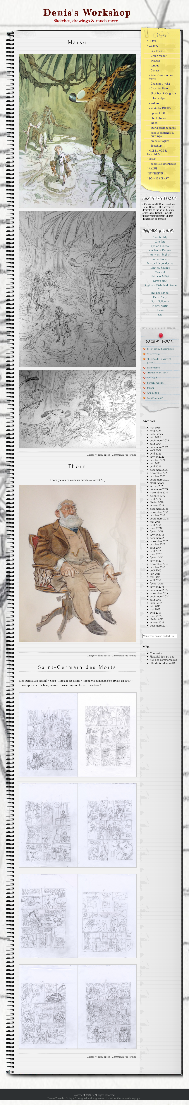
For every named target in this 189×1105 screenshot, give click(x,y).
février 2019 (157, 502)
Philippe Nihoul (160, 292)
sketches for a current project (159, 360)
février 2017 (156, 557)
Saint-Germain (155, 397)
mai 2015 (155, 609)
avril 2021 (155, 466)
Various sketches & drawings (162, 134)
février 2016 (157, 583)
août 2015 (155, 599)
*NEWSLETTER (155, 173)
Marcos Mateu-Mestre (160, 263)
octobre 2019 (157, 495)
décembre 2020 (159, 469)
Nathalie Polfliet (160, 276)
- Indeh (153, 122)
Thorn (77, 466)
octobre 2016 (157, 567)
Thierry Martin (160, 305)
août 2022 (155, 450)
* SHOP (151, 158)
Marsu (77, 42)
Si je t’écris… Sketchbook (160, 348)
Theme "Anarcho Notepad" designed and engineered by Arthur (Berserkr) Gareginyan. (94, 1098)
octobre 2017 (157, 544)
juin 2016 (155, 573)
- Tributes (154, 60)
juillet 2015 (156, 603)
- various (154, 103)
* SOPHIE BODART (158, 178)
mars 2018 (156, 528)
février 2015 (156, 619)
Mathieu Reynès (160, 267)
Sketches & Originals (163, 93)
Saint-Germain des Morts (77, 667)
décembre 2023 (159, 447)
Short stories (158, 118)
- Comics (154, 70)
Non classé (104, 454)
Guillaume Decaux (160, 250)
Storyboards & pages (163, 127)
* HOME (152, 41)
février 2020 (157, 482)
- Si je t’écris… (157, 51)
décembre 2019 (159, 489)
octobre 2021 (157, 460)
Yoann (160, 310)
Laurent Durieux (160, 259)
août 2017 (155, 547)
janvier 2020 (157, 486)
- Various (154, 65)
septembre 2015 (159, 596)
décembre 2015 (159, 590)
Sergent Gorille (155, 382)
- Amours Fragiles (159, 141)
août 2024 (155, 443)
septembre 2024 (159, 440)
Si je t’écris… (153, 354)
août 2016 (155, 570)
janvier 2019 (157, 505)
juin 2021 (155, 463)
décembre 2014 (159, 625)
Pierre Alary (160, 297)
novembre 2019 (159, 492)
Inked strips (158, 98)
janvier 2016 (157, 586)
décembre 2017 (159, 538)
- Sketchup (155, 145)
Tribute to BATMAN (157, 372)
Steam (150, 387)
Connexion (156, 653)
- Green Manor (157, 55)
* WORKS (152, 46)
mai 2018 (155, 521)
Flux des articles (162, 656)
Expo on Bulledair (160, 246)
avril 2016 (155, 580)
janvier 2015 (157, 622)
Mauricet (160, 272)
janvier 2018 (157, 534)
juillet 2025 (156, 434)
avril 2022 (155, 453)
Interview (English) (160, 254)
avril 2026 (155, 431)
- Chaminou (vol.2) (160, 83)
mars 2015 (155, 616)
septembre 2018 (159, 518)
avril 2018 (155, 525)
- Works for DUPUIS (160, 108)
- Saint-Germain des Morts (161, 77)
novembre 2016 (159, 564)
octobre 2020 (158, 476)
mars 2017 (155, 554)
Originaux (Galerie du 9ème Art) (160, 287)
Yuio (160, 314)
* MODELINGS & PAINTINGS (157, 152)
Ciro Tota (160, 241)
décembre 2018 (159, 508)
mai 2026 (155, 427)
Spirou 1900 (158, 113)
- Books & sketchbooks (162, 163)
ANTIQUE (152, 377)
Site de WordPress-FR (162, 663)
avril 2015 (155, 612)
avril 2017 (155, 551)
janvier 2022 (157, 456)
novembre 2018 (159, 512)
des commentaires (163, 659)
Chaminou (153, 392)
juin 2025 (155, 437)
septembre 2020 (159, 479)
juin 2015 (155, 606)
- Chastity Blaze (158, 88)
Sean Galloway (160, 301)
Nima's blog (160, 280)
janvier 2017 (157, 560)
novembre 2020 (159, 473)
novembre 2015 (159, 593)
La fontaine (153, 367)
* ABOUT (152, 168)
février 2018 (157, 531)
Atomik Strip (160, 237)
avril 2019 (155, 499)
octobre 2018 (157, 515)
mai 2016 (155, 577)
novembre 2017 (159, 541)
